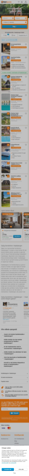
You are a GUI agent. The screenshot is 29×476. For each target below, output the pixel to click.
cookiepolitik (13, 462)
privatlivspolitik (5, 462)
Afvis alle (21, 469)
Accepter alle (7, 469)
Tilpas (14, 473)
